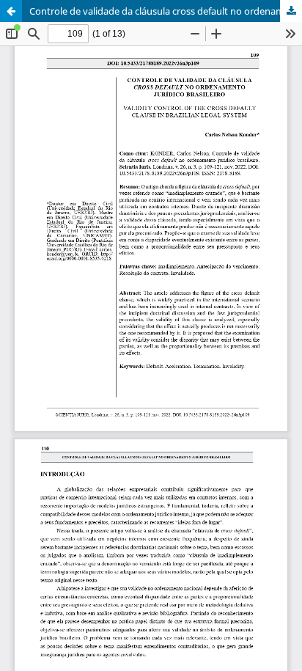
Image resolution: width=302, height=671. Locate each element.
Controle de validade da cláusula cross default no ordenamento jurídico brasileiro (165, 11)
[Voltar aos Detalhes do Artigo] (11, 11)
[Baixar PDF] (291, 11)
